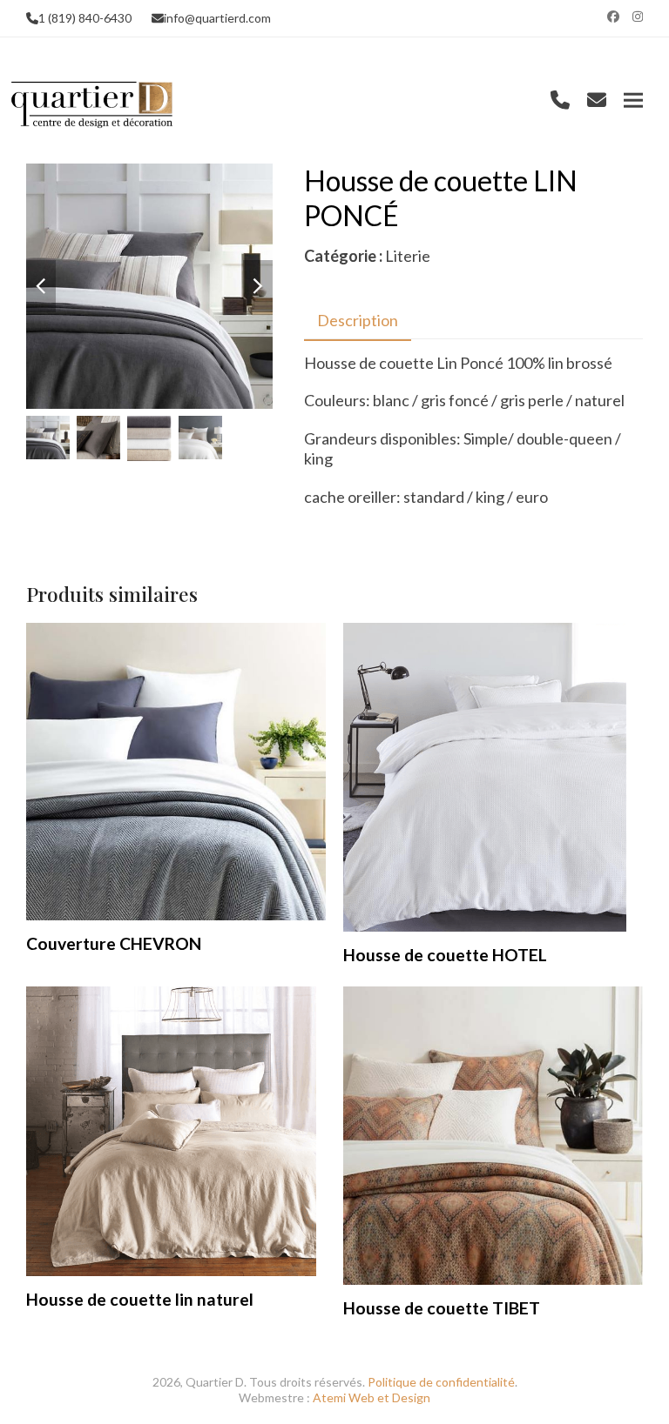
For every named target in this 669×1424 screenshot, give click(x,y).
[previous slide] (41, 286)
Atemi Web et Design (371, 1397)
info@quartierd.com (217, 17)
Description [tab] (357, 320)
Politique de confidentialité (441, 1381)
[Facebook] (613, 16)
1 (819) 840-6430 (85, 17)
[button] (633, 100)
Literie (407, 255)
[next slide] (258, 286)
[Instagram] (637, 16)
